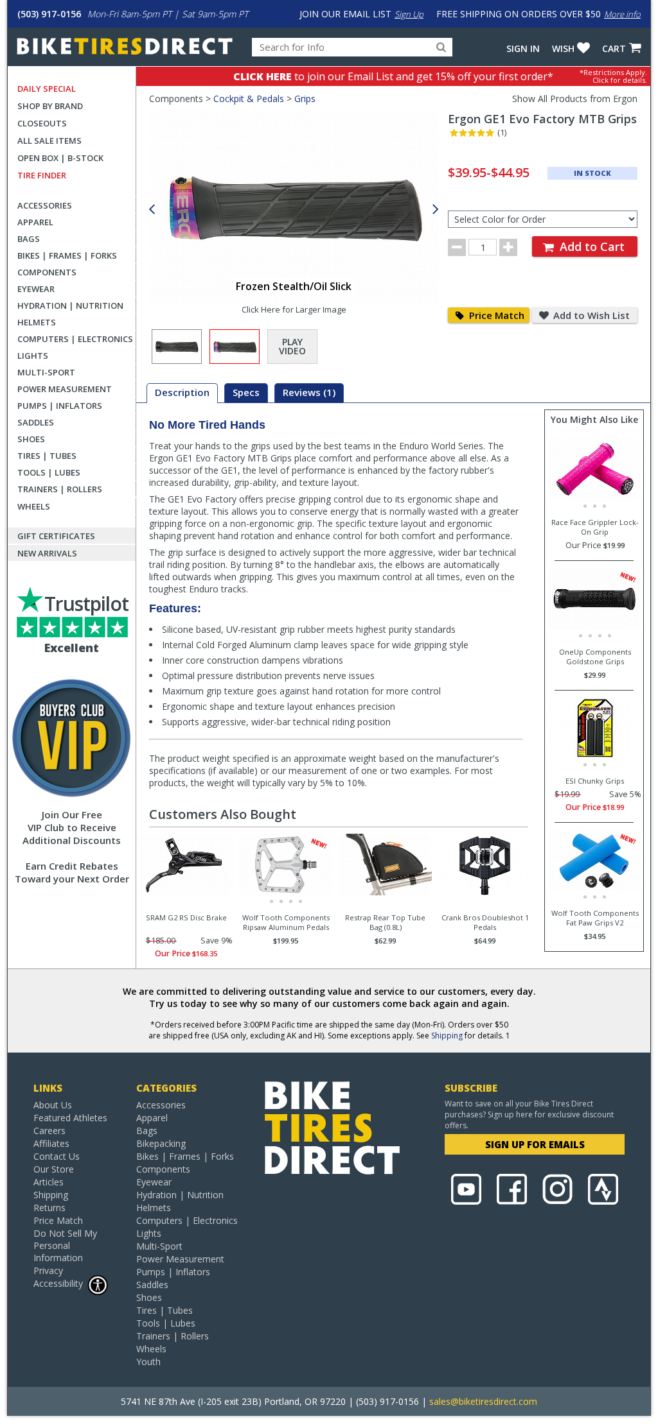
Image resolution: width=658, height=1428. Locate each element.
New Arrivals (47, 553)
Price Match (495, 315)
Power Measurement (64, 389)
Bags (28, 239)
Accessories (44, 205)
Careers (49, 1130)
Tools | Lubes (48, 472)
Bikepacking (161, 1143)
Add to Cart (590, 246)
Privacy (48, 1270)
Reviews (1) (309, 392)
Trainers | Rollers (59, 489)
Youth (148, 1361)
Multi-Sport (46, 372)
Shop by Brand (50, 106)
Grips (305, 98)
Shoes (31, 439)
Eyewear (36, 289)
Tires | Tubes (46, 455)
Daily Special (46, 88)
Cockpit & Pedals (248, 98)
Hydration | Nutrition (70, 305)
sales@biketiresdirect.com (483, 1401)
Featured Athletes (70, 1118)
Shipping (447, 1035)
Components (46, 272)
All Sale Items (49, 140)
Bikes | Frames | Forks (67, 255)
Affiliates (51, 1143)
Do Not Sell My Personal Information (65, 1245)
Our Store (53, 1169)
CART (614, 48)
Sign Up (409, 14)
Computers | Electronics (75, 339)
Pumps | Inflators (59, 405)
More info (622, 14)
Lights (32, 355)
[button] (435, 209)
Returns (49, 1207)
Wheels (33, 506)
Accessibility (58, 1283)
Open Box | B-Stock (60, 158)
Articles (48, 1182)
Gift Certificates (56, 536)
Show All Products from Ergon (574, 98)
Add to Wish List (590, 315)
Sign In (523, 48)
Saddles (35, 422)
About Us (52, 1105)
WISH (563, 48)
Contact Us (56, 1156)
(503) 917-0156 (49, 14)
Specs (246, 392)
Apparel (35, 222)
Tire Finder (41, 175)
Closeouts (42, 123)
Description (182, 392)
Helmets (36, 322)
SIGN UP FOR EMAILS (535, 1144)
